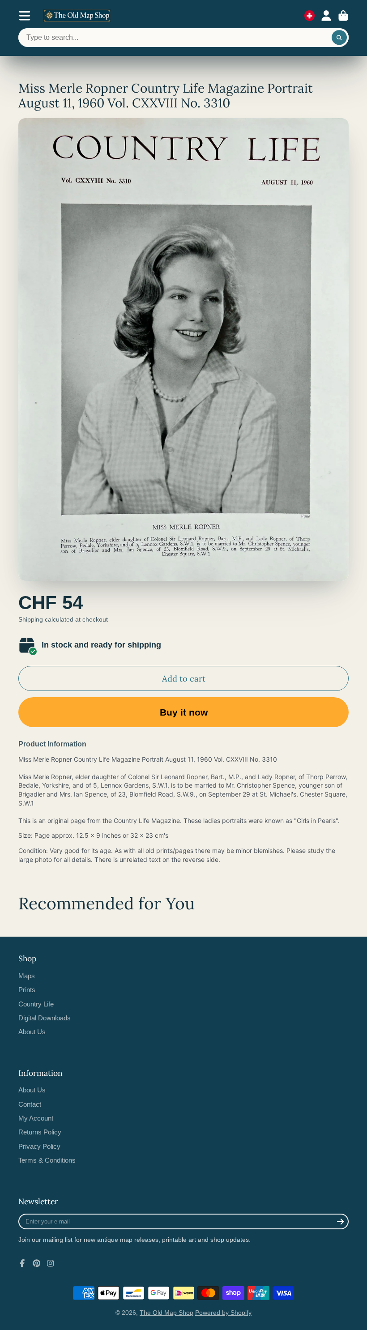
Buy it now (184, 712)
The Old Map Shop (166, 1312)
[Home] (77, 15)
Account (326, 15)
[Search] (339, 37)
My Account (35, 1118)
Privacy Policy (39, 1146)
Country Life (36, 1004)
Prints (26, 989)
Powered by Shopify (223, 1312)
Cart (343, 15)
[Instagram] (51, 1263)
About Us (32, 1032)
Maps (26, 976)
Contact (29, 1104)
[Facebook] (22, 1263)
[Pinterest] (37, 1263)
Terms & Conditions (47, 1160)
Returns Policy (39, 1132)
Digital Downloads (44, 1018)
